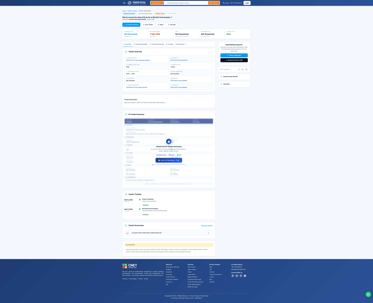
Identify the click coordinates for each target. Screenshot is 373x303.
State (210, 267)
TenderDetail (198, 298)
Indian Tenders (156, 3)
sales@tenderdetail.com (238, 269)
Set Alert (173, 24)
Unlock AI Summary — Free (170, 160)
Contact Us (169, 282)
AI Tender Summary (132, 24)
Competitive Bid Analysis (194, 279)
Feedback (168, 269)
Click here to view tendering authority (138, 60)
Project (190, 272)
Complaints (169, 272)
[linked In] (236, 275)
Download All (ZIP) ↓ (207, 225)
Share (161, 24)
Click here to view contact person (136, 87)
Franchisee (169, 274)
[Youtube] (245, 275)
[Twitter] (240, 275)
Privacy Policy (204, 296)
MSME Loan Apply (193, 287)
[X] (246, 69)
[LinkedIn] (242, 69)
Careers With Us (170, 277)
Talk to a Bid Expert (235, 55)
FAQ (167, 284)
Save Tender (149, 24)
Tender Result (191, 274)
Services (125, 278)
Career (146, 278)
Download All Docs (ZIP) (235, 60)
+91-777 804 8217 (236, 267)
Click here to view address (179, 87)
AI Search (215, 3)
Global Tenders (192, 269)
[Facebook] (239, 69)
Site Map (211, 282)
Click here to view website (179, 80)
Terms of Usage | (194, 296)
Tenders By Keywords (215, 274)
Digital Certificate (192, 277)
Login (247, 3)
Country (211, 277)
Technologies (133, 278)
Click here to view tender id (179, 60)
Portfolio (140, 278)
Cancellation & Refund (172, 279)
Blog (210, 279)
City (210, 269)
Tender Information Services (195, 282)
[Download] (208, 233)
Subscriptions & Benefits (172, 267)
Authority (211, 272)
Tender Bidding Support (194, 284)
